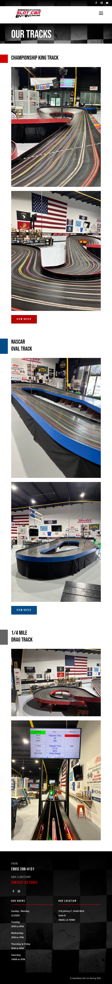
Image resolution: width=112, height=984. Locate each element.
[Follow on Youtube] (107, 3)
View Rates (24, 319)
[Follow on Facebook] (96, 3)
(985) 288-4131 (22, 869)
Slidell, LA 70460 (66, 919)
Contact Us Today (24, 882)
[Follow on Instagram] (101, 3)
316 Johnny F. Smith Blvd (71, 911)
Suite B (62, 915)
